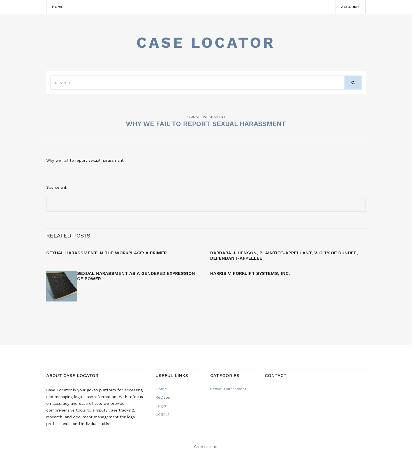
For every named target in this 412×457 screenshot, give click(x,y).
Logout (162, 414)
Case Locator (206, 42)
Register (163, 397)
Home (57, 7)
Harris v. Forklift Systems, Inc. (250, 273)
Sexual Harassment (205, 117)
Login (161, 405)
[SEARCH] (353, 83)
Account (350, 7)
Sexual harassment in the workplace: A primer (106, 252)
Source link (56, 187)
